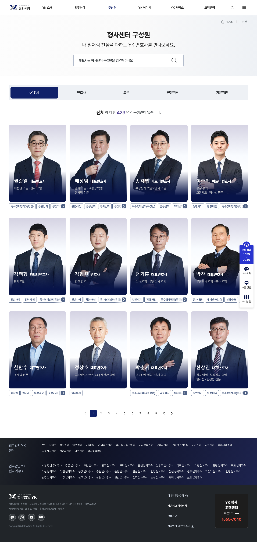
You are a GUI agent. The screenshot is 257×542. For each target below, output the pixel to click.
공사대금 (197, 300)
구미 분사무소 (127, 465)
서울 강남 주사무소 (52, 465)
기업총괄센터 (105, 445)
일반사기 (197, 206)
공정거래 (57, 206)
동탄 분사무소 (220, 465)
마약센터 (79, 451)
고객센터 (209, 7)
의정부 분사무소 (213, 471)
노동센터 (90, 445)
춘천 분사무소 (158, 477)
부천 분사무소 (67, 471)
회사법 (14, 393)
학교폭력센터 (95, 451)
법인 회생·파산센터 (125, 445)
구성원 (112, 7)
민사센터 (196, 445)
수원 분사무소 (103, 471)
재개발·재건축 (214, 300)
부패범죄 (105, 206)
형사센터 (64, 445)
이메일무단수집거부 (178, 495)
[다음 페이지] (171, 413)
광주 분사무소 (109, 465)
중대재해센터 (225, 445)
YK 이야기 (144, 7)
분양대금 (231, 300)
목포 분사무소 (238, 465)
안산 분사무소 (140, 471)
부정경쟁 (119, 206)
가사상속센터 (146, 445)
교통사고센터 (49, 451)
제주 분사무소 (67, 477)
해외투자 (76, 393)
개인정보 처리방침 (177, 506)
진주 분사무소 (85, 477)
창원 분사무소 (103, 477)
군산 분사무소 (145, 465)
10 (164, 413)
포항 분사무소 (194, 477)
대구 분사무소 (184, 465)
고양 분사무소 (91, 465)
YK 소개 (47, 7)
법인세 (25, 393)
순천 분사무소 (122, 471)
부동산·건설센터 (180, 445)
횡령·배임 (76, 206)
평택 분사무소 (176, 477)
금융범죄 (43, 206)
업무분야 (79, 7)
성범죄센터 (65, 451)
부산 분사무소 (49, 471)
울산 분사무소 (176, 471)
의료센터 (209, 445)
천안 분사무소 (122, 477)
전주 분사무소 (49, 477)
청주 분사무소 (140, 477)
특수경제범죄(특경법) (22, 206)
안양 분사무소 (158, 471)
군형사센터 (162, 445)
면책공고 (172, 516)
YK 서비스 (177, 7)
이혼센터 (77, 445)
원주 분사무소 (194, 471)
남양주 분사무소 (164, 465)
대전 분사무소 (202, 465)
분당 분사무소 (85, 471)
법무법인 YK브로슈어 (178, 526)
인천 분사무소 (233, 471)
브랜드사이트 (49, 445)
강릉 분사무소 (72, 465)
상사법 (65, 393)
